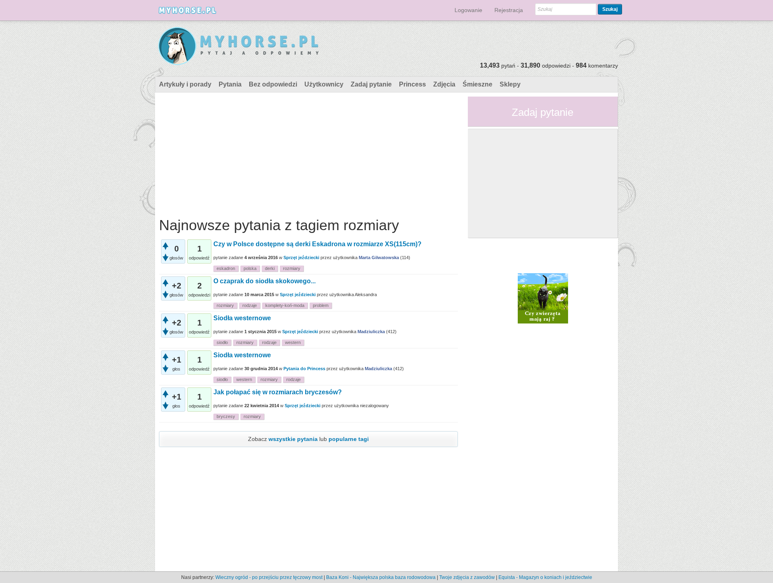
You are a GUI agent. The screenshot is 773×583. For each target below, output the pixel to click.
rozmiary (291, 268)
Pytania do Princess (304, 368)
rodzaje (249, 305)
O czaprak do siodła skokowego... (264, 281)
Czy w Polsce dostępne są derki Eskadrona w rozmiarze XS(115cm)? (317, 244)
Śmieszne (477, 84)
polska (250, 268)
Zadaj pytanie (371, 84)
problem (321, 305)
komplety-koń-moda (284, 305)
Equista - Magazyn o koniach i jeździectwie (545, 577)
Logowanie (468, 10)
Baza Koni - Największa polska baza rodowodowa (381, 577)
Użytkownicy (323, 84)
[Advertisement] (308, 153)
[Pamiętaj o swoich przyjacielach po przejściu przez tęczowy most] (543, 298)
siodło (222, 342)
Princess (412, 84)
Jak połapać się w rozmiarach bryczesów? (277, 392)
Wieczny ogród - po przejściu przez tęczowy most (268, 577)
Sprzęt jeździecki (301, 257)
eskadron (226, 268)
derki (270, 268)
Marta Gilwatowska (379, 257)
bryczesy (226, 416)
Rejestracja (508, 10)
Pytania (230, 84)
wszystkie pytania (293, 439)
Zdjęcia (444, 84)
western (293, 342)
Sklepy (510, 84)
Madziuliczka (371, 331)
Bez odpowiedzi (273, 84)
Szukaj (610, 9)
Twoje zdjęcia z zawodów (467, 577)
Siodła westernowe (242, 318)
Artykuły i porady (185, 84)
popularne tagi (349, 439)
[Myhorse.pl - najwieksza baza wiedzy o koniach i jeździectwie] (239, 46)
